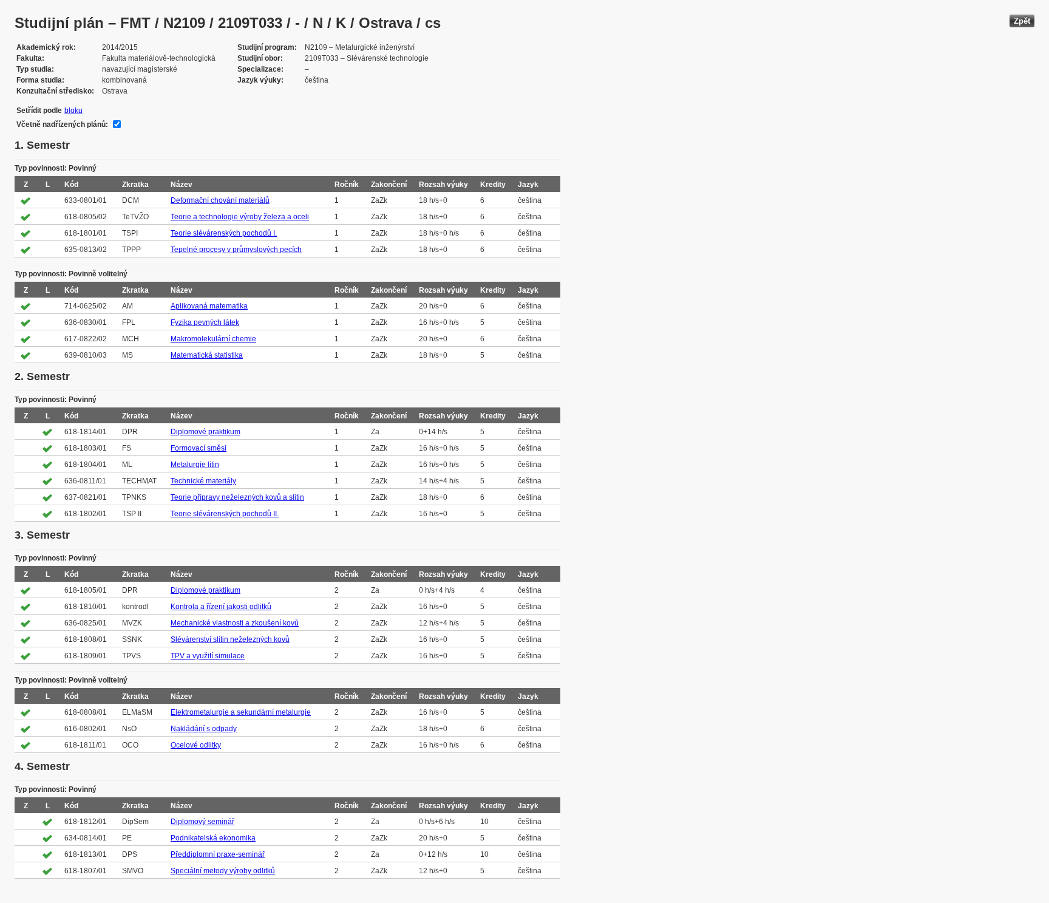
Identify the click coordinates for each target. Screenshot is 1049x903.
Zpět (1022, 21)
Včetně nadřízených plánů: (62, 124)
